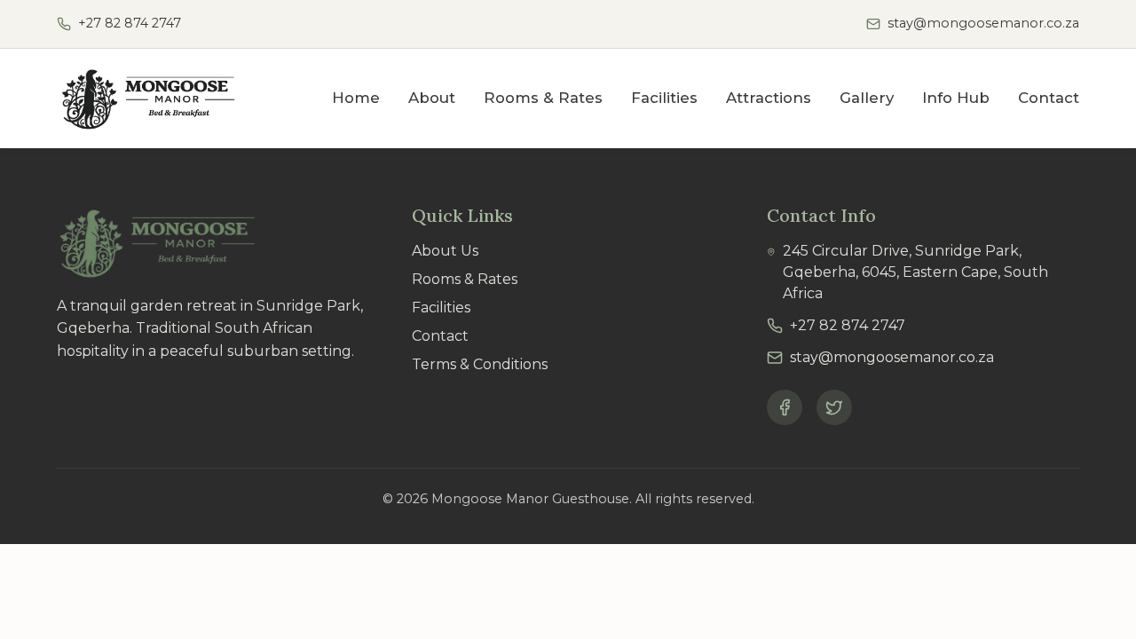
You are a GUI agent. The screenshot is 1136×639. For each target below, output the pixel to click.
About (431, 97)
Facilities (664, 97)
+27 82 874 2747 (129, 23)
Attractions (768, 97)
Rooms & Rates (543, 97)
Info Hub (956, 97)
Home (356, 97)
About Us (445, 250)
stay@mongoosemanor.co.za (983, 23)
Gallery (867, 97)
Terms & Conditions (480, 364)
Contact (1048, 97)
